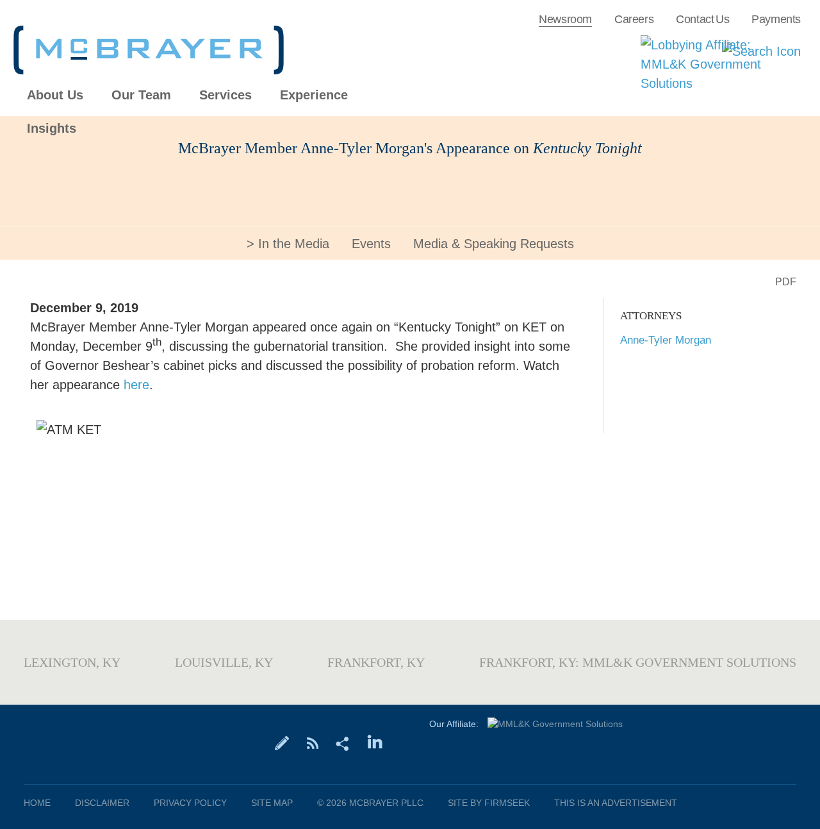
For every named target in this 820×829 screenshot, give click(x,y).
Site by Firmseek (489, 803)
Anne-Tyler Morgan (665, 340)
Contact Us (702, 19)
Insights (51, 128)
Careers (633, 19)
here (136, 385)
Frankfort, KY (376, 662)
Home (37, 803)
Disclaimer (102, 803)
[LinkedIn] (375, 742)
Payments (776, 19)
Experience (314, 95)
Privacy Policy (190, 803)
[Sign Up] (282, 742)
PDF (785, 281)
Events (371, 244)
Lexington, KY (72, 662)
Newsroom (565, 19)
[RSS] (312, 742)
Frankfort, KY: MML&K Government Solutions (637, 662)
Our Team (141, 95)
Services (225, 95)
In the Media (293, 244)
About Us (55, 95)
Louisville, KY (224, 662)
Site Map (272, 803)
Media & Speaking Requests (493, 244)
